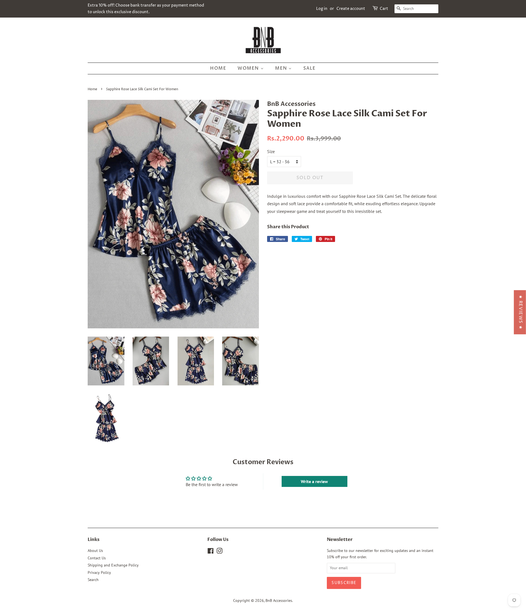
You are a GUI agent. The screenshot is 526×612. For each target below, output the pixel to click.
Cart (384, 8)
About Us (95, 550)
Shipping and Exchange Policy (113, 565)
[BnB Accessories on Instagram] (219, 551)
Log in (321, 8)
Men (281, 68)
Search (93, 579)
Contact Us (97, 557)
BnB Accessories (278, 600)
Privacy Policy (99, 572)
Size (271, 151)
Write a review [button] (314, 481)
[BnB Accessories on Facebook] (210, 551)
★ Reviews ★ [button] (521, 312)
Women (249, 68)
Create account (350, 8)
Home (218, 68)
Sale (309, 68)
